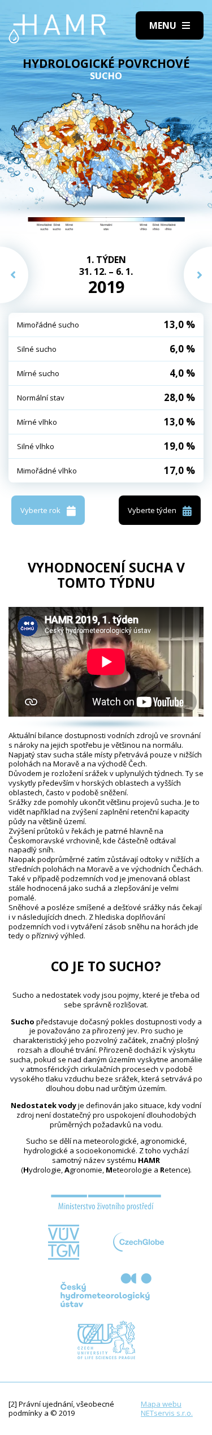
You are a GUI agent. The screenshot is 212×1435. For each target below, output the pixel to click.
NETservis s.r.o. (167, 1413)
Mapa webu (161, 1404)
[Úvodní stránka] (57, 29)
